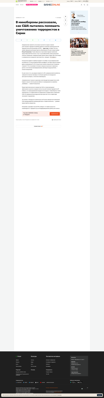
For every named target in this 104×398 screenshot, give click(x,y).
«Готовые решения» (81, 16)
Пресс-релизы (18, 366)
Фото (32, 364)
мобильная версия (50, 382)
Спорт (19, 356)
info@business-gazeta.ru (76, 364)
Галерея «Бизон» (49, 371)
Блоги (17, 364)
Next (86, 32)
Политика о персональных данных (52, 387)
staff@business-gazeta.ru (76, 373)
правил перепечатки (57, 392)
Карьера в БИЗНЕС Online (21, 371)
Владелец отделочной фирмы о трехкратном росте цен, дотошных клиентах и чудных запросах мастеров (78, 28)
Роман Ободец (80, 15)
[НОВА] (32, 5)
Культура (34, 356)
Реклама (33, 369)
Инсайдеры (48, 366)
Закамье (21, 4)
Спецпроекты (49, 369)
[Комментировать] (65, 16)
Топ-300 (47, 374)
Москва (76, 1)
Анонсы (32, 359)
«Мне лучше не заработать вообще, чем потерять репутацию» (78, 22)
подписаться (54, 113)
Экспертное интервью (53, 356)
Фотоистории (33, 366)
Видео (32, 362)
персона (73, 12)
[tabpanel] (79, 22)
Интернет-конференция (50, 359)
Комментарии (38, 126)
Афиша (17, 359)
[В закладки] (65, 20)
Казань (68, 1)
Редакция (18, 369)
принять (99, 395)
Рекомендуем (74, 49)
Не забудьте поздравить (51, 362)
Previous (71, 32)
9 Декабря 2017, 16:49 (20, 17)
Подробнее (59, 395)
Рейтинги (48, 364)
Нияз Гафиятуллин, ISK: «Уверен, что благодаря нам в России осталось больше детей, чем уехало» (78, 53)
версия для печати (57, 119)
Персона (17, 362)
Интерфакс (53, 57)
